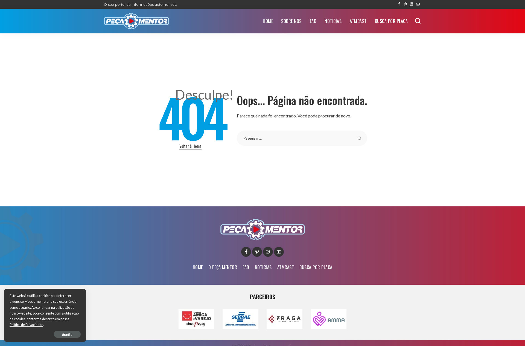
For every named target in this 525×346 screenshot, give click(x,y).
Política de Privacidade (26, 325)
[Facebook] (399, 4)
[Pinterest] (405, 4)
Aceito (67, 334)
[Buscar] (418, 21)
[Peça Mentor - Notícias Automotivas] (136, 21)
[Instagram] (412, 4)
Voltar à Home (190, 146)
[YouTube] (418, 4)
